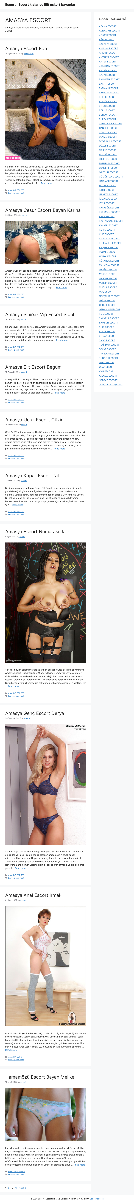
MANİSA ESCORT (108, 269)
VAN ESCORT (106, 371)
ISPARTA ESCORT (108, 194)
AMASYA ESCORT (16, 190)
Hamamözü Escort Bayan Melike (39, 1077)
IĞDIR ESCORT (106, 190)
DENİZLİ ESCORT (108, 137)
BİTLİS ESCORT (107, 106)
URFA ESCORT (106, 362)
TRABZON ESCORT (109, 353)
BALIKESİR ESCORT (109, 79)
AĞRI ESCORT (106, 39)
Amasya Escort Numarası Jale (37, 531)
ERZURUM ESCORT (109, 163)
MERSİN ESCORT (108, 283)
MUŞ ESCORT (106, 291)
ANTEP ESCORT (107, 61)
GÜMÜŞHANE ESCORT (111, 176)
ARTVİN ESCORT (108, 70)
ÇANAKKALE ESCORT (110, 123)
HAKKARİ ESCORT (108, 181)
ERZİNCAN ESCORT (109, 159)
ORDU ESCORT (107, 305)
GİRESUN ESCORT (108, 172)
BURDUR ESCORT (108, 114)
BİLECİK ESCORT (108, 97)
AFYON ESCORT (107, 35)
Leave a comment (16, 193)
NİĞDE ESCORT (107, 300)
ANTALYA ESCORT (109, 57)
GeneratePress (97, 1199)
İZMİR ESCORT (107, 203)
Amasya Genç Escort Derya (34, 713)
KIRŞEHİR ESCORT (108, 247)
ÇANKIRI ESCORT (108, 128)
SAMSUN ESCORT (108, 322)
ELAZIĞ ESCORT (108, 154)
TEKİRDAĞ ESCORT (109, 345)
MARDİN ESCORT (108, 278)
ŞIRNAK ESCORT (108, 336)
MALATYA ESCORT (109, 265)
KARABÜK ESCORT (109, 207)
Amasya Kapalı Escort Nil (32, 475)
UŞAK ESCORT (107, 367)
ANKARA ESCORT (108, 53)
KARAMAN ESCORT (109, 212)
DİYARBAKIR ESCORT (110, 141)
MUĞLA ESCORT (108, 287)
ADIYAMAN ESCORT (109, 30)
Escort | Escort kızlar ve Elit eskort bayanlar (40, 5)
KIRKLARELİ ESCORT (110, 243)
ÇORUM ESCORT (108, 132)
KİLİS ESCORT (106, 234)
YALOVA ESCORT (108, 375)
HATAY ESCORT (107, 185)
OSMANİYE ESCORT (109, 309)
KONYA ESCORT (107, 256)
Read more (46, 183)
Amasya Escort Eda (26, 48)
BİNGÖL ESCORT (108, 101)
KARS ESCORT (107, 216)
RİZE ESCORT (106, 314)
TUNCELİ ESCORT (108, 358)
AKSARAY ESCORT (109, 44)
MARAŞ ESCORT (108, 274)
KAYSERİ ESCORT (108, 225)
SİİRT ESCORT (106, 327)
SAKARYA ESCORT (109, 318)
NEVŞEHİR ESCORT (109, 296)
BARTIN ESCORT (108, 83)
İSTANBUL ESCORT (109, 199)
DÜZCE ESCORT (107, 145)
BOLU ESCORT (107, 110)
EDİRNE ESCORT (107, 150)
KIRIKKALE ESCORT (109, 238)
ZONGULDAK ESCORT (110, 384)
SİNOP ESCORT (107, 331)
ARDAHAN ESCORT (109, 66)
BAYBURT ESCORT (109, 92)
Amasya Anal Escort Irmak (33, 895)
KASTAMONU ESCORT (111, 221)
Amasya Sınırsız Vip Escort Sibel (39, 314)
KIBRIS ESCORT (107, 229)
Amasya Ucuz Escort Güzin (34, 419)
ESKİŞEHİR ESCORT (109, 168)
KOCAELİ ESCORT (108, 252)
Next (22, 1188)
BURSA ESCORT (107, 119)
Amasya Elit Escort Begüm (33, 367)
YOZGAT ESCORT (108, 380)
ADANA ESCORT (107, 26)
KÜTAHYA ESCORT (109, 260)
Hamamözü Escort (16, 1171)
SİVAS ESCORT (107, 340)
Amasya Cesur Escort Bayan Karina (43, 210)
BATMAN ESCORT (108, 88)
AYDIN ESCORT (107, 75)
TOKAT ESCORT (107, 349)
